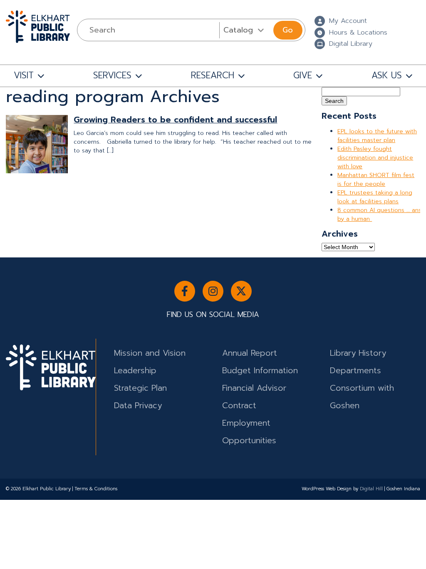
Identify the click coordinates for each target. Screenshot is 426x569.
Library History (358, 353)
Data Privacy (138, 405)
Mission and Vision (150, 353)
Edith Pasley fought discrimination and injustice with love (375, 158)
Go (287, 30)
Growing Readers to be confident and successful (175, 120)
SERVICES (112, 75)
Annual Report (249, 353)
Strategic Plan (140, 388)
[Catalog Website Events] (245, 30)
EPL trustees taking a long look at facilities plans (374, 197)
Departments (355, 370)
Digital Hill (371, 488)
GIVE (302, 75)
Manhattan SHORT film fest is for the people (375, 179)
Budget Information (260, 370)
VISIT (24, 75)
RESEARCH (212, 75)
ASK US (387, 75)
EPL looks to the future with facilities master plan (377, 136)
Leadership (135, 370)
